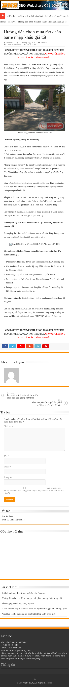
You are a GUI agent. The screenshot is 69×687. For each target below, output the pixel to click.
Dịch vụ (12, 21)
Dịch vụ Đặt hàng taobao (13, 519)
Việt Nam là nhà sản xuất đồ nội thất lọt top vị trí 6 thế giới (28, 614)
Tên (6, 456)
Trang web (8, 477)
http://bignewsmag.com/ (20, 650)
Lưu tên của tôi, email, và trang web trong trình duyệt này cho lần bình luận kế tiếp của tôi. (34, 490)
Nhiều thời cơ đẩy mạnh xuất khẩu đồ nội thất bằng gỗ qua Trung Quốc (34, 608)
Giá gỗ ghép (7, 516)
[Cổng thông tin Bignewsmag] (34, 5)
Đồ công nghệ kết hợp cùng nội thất (18, 603)
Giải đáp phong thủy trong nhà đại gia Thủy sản (24, 593)
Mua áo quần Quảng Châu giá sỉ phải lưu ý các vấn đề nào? (47, 402)
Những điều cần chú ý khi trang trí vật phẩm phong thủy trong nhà (32, 598)
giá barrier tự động (49, 222)
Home (3, 21)
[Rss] (34, 679)
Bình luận (8, 426)
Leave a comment (14, 45)
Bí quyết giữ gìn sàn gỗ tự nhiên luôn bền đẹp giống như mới (22, 395)
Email (7, 466)
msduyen (10, 43)
